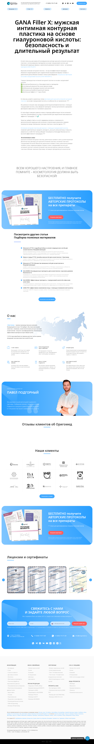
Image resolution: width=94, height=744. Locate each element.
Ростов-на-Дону (15, 713)
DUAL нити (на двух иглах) (77, 677)
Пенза (63, 715)
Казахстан (39, 718)
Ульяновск (80, 713)
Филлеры (72, 683)
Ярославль (9, 715)
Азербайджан (18, 718)
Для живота (31, 679)
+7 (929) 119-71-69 (51, 3)
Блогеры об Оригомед (14, 706)
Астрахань (59, 715)
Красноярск (24, 713)
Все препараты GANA (55, 688)
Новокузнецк (41, 715)
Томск (55, 715)
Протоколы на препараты (15, 679)
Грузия (34, 718)
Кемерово (46, 715)
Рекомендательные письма (15, 701)
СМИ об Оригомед (13, 703)
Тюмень (19, 715)
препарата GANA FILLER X (28, 67)
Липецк (77, 715)
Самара (9, 713)
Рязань (51, 715)
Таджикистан (55, 718)
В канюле (30, 672)
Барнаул (72, 713)
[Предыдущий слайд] (3, 580)
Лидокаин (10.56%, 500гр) (35, 686)
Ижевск (76, 713)
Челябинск (80, 712)
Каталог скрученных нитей (56, 668)
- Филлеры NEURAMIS (34, 699)
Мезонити (72, 686)
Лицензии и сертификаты (15, 699)
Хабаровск (29, 715)
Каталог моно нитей (34, 668)
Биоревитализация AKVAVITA (36, 688)
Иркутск (14, 715)
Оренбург (35, 715)
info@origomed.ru (81, 636)
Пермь (29, 713)
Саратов (56, 713)
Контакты (10, 677)
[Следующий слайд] (90, 580)
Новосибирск (54, 712)
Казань (76, 712)
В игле (30, 670)
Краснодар (61, 713)
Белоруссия (29, 718)
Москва (40, 712)
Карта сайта (11, 692)
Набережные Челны (70, 715)
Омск (85, 712)
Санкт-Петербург (47, 712)
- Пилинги (72, 690)
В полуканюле (32, 675)
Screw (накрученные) (55, 670)
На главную (11, 668)
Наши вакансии (12, 697)
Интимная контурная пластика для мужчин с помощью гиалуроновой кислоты (44, 128)
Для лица (30, 677)
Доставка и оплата (13, 675)
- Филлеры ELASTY (33, 697)
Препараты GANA (33, 690)
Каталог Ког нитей (75, 668)
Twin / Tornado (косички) (56, 672)
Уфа (20, 713)
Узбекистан (67, 718)
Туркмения (61, 718)
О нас (9, 670)
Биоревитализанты (75, 688)
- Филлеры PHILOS (33, 694)
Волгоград (38, 713)
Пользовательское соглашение (16, 686)
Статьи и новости (12, 672)
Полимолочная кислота (76, 692)
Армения (24, 718)
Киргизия (44, 718)
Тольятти (67, 713)
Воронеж (33, 713)
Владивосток (46, 713)
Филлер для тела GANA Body (56, 694)
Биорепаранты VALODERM (35, 692)
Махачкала (23, 715)
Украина (73, 718)
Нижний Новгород (69, 712)
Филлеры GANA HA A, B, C (56, 697)
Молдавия (49, 718)
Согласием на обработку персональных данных (57, 627)
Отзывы (10, 694)
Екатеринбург (61, 712)
